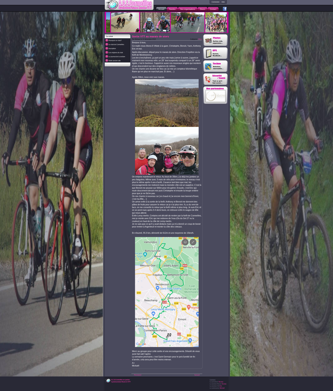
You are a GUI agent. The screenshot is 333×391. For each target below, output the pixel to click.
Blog (200, 39)
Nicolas (221, 382)
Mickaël (222, 388)
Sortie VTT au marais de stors (150, 36)
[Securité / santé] (215, 79)
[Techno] (215, 66)
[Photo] (215, 40)
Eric (221, 386)
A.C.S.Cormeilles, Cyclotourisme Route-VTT (129, 5)
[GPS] (215, 53)
